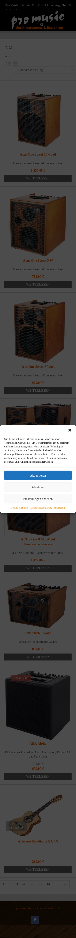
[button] (70, 430)
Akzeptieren (38, 475)
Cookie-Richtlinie (19, 507)
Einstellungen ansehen (38, 498)
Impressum (59, 507)
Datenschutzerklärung (41, 507)
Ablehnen (38, 487)
